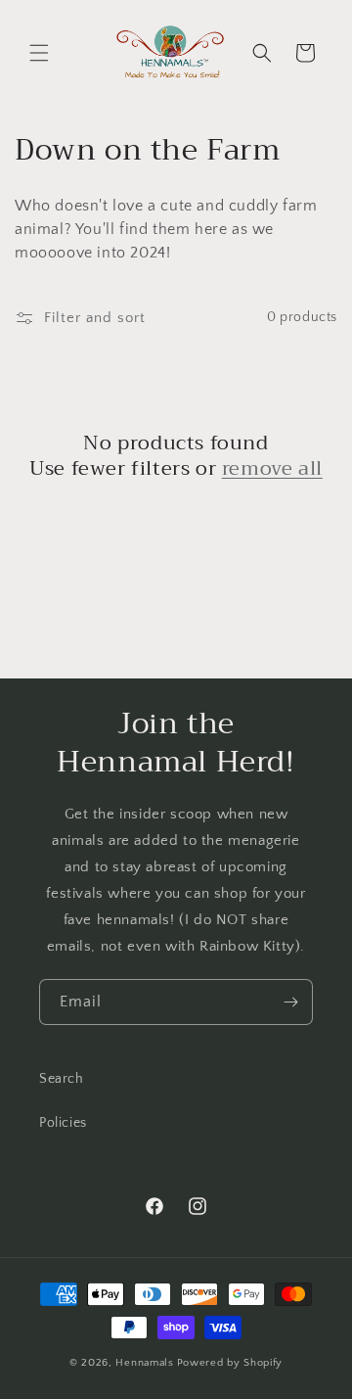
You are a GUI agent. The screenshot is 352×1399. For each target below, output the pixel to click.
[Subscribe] (290, 1002)
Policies (63, 1123)
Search (61, 1079)
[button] (39, 52)
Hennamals (144, 1363)
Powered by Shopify (230, 1363)
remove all (272, 469)
